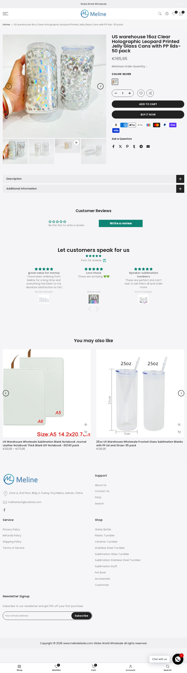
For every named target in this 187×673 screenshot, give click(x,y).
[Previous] (8, 86)
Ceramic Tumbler (106, 542)
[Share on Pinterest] (127, 146)
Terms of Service (13, 548)
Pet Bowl (100, 572)
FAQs (98, 497)
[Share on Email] (148, 146)
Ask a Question (122, 139)
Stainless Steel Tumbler (110, 548)
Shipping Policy (12, 542)
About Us (100, 485)
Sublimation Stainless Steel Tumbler (118, 560)
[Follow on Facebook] (4, 510)
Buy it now (148, 114)
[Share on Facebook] (113, 146)
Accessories (102, 579)
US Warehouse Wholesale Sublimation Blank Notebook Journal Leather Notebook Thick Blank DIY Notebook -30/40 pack (44, 443)
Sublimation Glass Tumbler (112, 554)
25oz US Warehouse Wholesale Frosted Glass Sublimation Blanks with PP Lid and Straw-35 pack (139, 443)
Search (99, 503)
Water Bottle (103, 529)
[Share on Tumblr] (134, 146)
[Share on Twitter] (120, 146)
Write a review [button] (121, 223)
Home (6, 24)
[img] (93, 256)
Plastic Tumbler (105, 535)
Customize (102, 585)
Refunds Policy (12, 535)
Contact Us (102, 491)
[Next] (100, 86)
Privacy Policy (11, 529)
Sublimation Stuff (106, 566)
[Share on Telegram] (141, 146)
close (7, 4)
